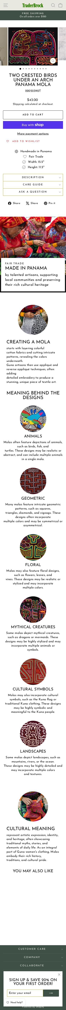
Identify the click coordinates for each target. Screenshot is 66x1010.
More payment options (33, 133)
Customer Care (32, 949)
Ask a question (33, 192)
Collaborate (32, 965)
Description (33, 177)
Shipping (18, 104)
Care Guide (33, 184)
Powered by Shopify (33, 1007)
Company (32, 957)
